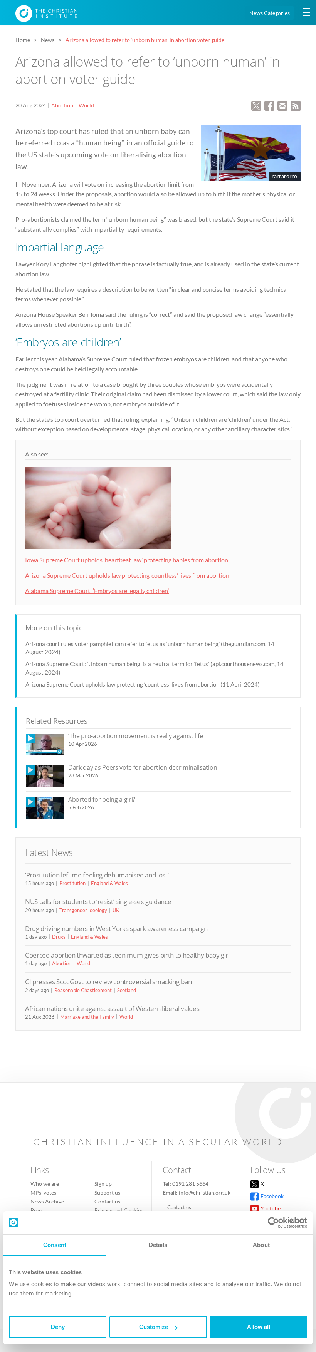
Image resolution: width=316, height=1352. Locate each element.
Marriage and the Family (87, 1017)
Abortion (62, 105)
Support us (107, 1192)
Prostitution (72, 883)
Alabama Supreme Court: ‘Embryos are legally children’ (97, 590)
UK (116, 910)
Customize (153, 1327)
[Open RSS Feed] (296, 105)
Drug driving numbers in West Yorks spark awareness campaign (116, 928)
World (86, 105)
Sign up (103, 1183)
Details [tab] (158, 1245)
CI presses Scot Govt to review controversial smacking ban (108, 981)
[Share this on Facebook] (269, 105)
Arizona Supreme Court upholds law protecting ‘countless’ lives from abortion (127, 575)
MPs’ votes (43, 1192)
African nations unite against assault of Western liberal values (112, 1008)
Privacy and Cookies (118, 1210)
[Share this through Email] (282, 105)
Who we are (44, 1183)
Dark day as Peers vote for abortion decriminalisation (142, 767)
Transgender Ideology (83, 910)
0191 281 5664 (190, 1183)
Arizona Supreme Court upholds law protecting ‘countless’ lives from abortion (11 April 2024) (142, 684)
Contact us (107, 1201)
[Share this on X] (256, 105)
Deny (58, 1327)
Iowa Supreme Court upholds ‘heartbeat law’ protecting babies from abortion (126, 559)
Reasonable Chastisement (83, 990)
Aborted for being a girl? (101, 799)
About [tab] (261, 1245)
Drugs (59, 937)
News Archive (47, 1201)
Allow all (258, 1327)
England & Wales (109, 883)
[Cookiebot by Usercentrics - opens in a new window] (273, 1222)
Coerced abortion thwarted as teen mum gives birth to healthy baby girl (127, 955)
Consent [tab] (54, 1245)
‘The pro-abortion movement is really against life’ (136, 736)
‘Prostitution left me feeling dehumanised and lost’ (96, 875)
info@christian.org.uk (204, 1192)
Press (37, 1210)
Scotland (126, 990)
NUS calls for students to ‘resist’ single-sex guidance (98, 901)
